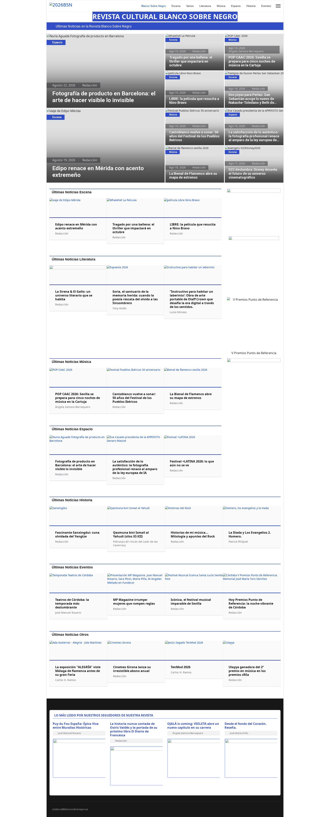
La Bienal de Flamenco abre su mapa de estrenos (191, 150)
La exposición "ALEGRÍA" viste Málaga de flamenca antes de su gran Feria (77, 671)
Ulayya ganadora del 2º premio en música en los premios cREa (247, 671)
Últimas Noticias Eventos (72, 567)
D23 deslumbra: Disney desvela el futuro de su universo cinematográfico (253, 150)
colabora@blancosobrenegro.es (70, 809)
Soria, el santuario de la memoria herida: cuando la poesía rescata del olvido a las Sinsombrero (135, 297)
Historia (251, 5)
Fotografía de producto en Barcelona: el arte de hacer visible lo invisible (98, 36)
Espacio (236, 5)
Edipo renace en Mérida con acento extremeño (80, 111)
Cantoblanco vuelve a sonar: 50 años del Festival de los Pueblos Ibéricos (191, 112)
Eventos (266, 5)
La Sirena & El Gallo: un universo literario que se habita (73, 295)
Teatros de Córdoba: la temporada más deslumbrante (72, 603)
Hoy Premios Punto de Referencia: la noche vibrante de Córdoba (251, 603)
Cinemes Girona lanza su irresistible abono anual (132, 669)
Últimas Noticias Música (71, 362)
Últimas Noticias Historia (72, 500)
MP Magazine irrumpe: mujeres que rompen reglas (134, 602)
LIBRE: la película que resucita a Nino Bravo (193, 73)
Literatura (205, 5)
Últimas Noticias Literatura (73, 259)
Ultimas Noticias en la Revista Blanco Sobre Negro (93, 26)
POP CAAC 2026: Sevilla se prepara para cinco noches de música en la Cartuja (254, 38)
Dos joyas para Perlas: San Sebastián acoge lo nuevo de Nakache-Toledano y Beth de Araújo (254, 75)
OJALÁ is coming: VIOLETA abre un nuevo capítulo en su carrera (193, 726)
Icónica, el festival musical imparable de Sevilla (191, 602)
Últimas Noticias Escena (71, 192)
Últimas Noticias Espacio (72, 429)
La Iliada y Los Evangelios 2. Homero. (250, 534)
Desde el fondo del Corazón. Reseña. (246, 726)
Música (221, 5)
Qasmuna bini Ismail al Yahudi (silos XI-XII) (131, 534)
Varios (190, 5)
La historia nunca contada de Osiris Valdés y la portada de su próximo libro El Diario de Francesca (133, 729)
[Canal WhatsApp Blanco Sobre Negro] (254, 211)
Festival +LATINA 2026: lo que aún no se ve (192, 463)
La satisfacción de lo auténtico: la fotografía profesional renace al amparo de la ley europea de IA (253, 114)
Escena (175, 5)
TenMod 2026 (180, 667)
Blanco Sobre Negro (153, 5)
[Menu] (278, 6)
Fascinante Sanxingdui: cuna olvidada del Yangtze (77, 534)
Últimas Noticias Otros (70, 635)
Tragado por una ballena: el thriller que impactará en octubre (190, 38)
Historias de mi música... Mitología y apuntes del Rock (193, 534)
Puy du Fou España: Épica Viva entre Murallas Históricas (76, 726)
